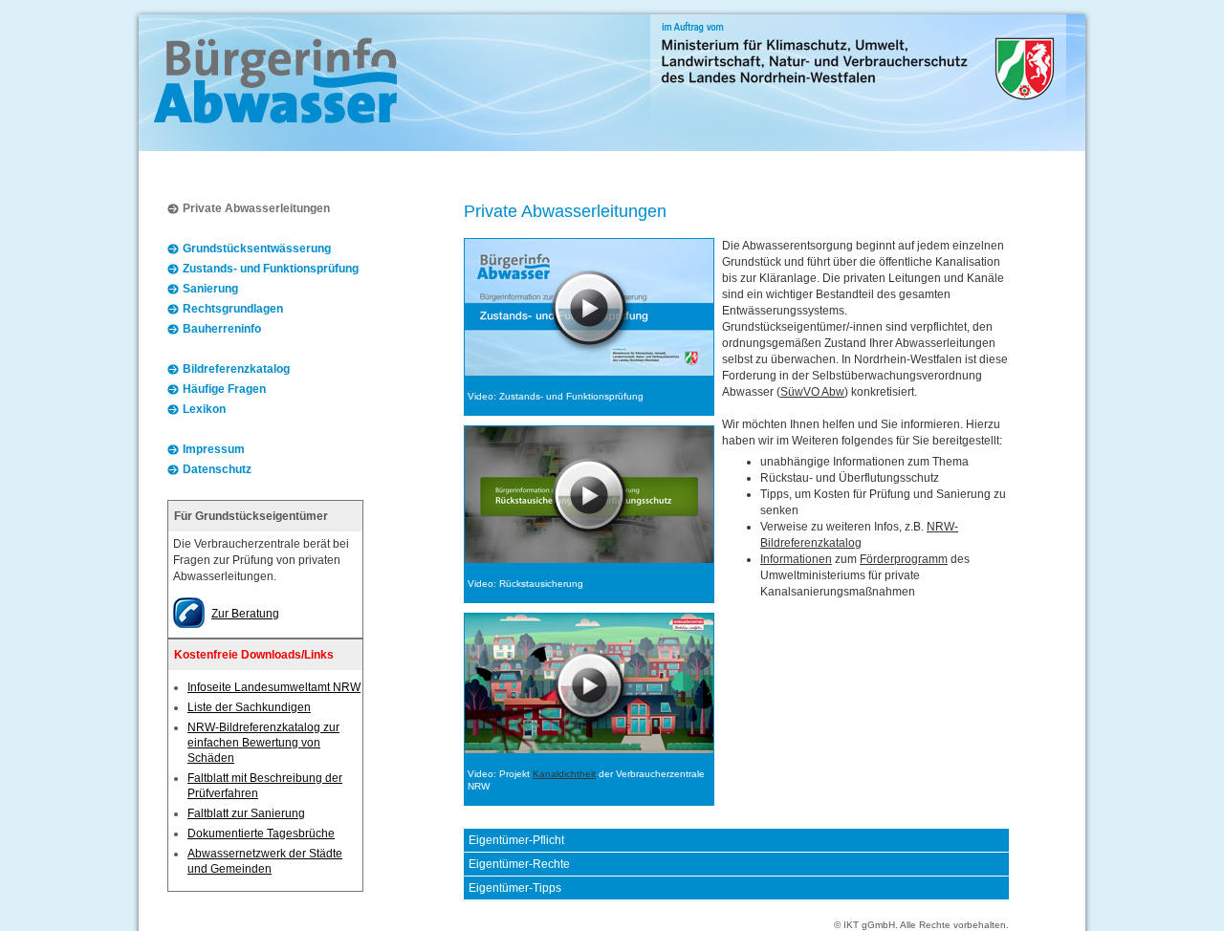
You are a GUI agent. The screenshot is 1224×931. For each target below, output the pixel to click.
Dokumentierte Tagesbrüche (261, 833)
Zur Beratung (245, 613)
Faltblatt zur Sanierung (246, 813)
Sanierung (210, 288)
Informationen (796, 559)
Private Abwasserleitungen (256, 208)
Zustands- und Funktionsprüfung (271, 268)
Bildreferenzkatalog (236, 369)
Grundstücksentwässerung (257, 248)
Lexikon (204, 409)
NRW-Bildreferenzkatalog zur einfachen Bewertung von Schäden (263, 743)
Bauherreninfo (222, 329)
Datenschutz (217, 469)
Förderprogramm (904, 559)
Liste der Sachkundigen (249, 707)
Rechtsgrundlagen (233, 308)
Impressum (214, 449)
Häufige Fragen (224, 389)
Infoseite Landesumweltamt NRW (274, 687)
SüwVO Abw (812, 392)
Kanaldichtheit (564, 774)
